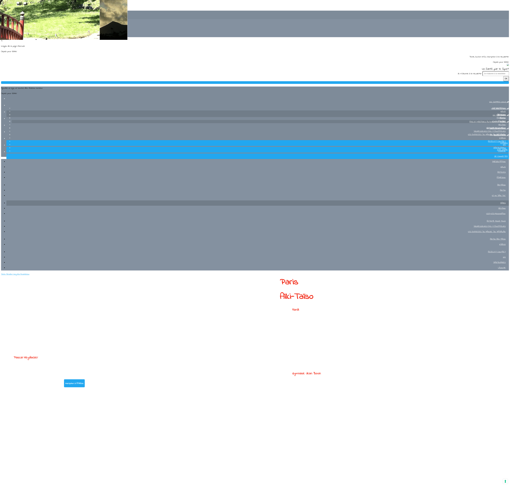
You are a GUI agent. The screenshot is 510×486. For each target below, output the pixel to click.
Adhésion (501, 177)
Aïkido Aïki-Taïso (498, 239)
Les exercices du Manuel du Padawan (487, 231)
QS (504, 144)
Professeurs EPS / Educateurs (490, 131)
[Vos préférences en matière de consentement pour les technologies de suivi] (505, 481)
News (503, 111)
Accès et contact (497, 141)
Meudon (502, 124)
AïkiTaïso (501, 185)
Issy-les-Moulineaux (496, 213)
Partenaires (499, 147)
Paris (503, 203)
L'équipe (502, 267)
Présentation (499, 161)
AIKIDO (503, 118)
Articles (501, 172)
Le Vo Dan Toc (499, 195)
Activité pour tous (496, 221)
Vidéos (502, 138)
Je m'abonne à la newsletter (470, 73)
